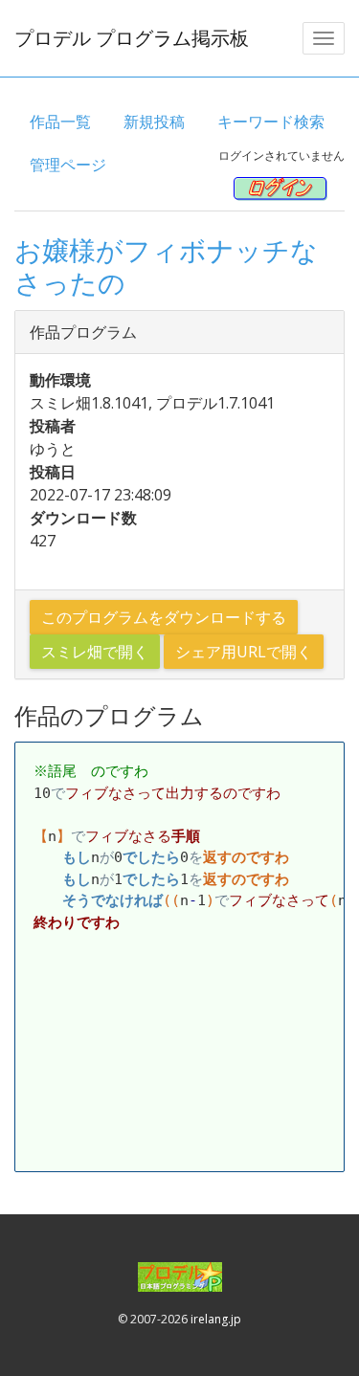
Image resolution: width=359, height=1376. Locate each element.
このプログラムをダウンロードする (163, 617)
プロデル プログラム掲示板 (131, 38)
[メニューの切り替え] (324, 38)
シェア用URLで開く (243, 651)
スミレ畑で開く (94, 651)
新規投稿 (154, 121)
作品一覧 (60, 121)
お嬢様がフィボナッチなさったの (166, 266)
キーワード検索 (271, 121)
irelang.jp (216, 1319)
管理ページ (68, 164)
